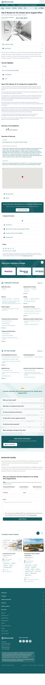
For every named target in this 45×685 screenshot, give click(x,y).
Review (4, 499)
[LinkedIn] (30, 641)
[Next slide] (42, 262)
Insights (3, 628)
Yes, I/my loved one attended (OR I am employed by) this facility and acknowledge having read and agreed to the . (23, 514)
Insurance (8, 8)
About (2, 8)
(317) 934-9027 (11, 444)
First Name (5, 492)
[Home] (2, 5)
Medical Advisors (5, 620)
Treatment (14, 8)
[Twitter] (27, 641)
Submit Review (22, 519)
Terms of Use (33, 515)
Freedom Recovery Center (9, 553)
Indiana (13, 5)
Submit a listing (4, 630)
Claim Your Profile (22, 210)
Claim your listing (4, 633)
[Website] (22, 220)
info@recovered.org (5, 647)
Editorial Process (5, 615)
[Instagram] (23, 641)
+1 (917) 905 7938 (5, 648)
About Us (3, 613)
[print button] (36, 8)
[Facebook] (20, 641)
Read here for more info (28, 255)
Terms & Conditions (33, 665)
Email (24, 492)
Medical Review (4, 618)
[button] (5, 18)
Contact (3, 623)
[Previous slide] (38, 262)
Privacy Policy (25, 665)
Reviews (20, 8)
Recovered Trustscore (6, 625)
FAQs (25, 8)
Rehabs (6, 5)
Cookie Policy (41, 665)
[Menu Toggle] (42, 1)
